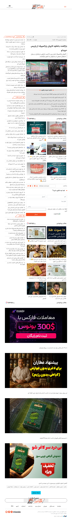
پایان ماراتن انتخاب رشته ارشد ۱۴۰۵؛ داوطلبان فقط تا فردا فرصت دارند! (15, 188)
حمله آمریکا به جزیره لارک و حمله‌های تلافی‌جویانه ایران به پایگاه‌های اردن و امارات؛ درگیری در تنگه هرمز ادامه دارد (15, 68)
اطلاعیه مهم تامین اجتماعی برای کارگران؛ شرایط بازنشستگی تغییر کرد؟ (16, 209)
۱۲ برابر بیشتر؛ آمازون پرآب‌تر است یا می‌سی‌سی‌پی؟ (52, 97)
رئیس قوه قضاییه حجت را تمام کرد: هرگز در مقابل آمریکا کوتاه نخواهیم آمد (16, 107)
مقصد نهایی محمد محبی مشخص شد (14, 131)
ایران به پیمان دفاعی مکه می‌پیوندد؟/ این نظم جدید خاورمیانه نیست (48, 101)
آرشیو (17, 506)
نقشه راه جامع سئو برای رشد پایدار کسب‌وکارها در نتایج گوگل (16, 220)
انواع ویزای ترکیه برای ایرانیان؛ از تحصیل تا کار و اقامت (16, 234)
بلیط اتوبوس (10, 487)
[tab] (20, 36)
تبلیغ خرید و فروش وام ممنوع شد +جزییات (16, 112)
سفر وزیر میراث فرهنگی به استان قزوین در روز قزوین (15, 178)
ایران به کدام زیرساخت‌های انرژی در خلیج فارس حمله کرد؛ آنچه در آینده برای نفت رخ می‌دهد (15, 80)
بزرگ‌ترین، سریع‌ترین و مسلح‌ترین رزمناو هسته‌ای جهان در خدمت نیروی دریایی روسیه (16, 123)
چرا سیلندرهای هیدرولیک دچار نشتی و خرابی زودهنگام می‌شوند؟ (15, 229)
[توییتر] (9, 512)
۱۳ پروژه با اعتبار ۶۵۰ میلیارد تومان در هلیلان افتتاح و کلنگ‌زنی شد (15, 193)
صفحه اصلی (63, 37)
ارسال (36, 214)
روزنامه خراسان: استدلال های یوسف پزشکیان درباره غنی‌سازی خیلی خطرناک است (15, 92)
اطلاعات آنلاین (38, 6)
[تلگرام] (6, 512)
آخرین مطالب (19, 97)
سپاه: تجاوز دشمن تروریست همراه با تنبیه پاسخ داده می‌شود (15, 86)
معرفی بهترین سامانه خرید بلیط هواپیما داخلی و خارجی (16, 224)
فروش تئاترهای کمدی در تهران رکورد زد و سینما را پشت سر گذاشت (15, 143)
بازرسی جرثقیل (60, 487)
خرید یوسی (36, 487)
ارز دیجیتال (16, 487)
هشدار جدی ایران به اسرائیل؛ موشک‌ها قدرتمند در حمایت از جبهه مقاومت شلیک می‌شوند (15, 42)
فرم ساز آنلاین (52, 487)
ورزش (58, 37)
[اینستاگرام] (12, 512)
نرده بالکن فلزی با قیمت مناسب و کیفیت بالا (16, 263)
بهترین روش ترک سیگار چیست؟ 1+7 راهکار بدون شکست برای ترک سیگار (15, 249)
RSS (12, 506)
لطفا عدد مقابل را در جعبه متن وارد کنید (57, 210)
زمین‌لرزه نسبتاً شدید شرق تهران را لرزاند (16, 58)
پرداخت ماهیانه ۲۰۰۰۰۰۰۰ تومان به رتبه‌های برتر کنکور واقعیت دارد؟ (16, 102)
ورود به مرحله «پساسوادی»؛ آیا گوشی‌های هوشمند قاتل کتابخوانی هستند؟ (46, 114)
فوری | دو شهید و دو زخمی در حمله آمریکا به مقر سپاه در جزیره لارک (16, 53)
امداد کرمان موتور (44, 487)
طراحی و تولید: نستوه (58, 516)
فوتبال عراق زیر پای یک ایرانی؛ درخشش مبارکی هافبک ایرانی (17, 238)
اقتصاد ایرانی (30, 487)
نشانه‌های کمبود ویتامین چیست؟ (15, 147)
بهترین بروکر (23, 487)
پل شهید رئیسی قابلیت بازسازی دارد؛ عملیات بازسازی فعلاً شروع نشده (15, 170)
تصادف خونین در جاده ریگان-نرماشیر (14, 134)
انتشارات (23, 506)
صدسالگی (52, 506)
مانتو (65, 487)
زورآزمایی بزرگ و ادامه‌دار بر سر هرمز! (14, 174)
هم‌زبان (45, 506)
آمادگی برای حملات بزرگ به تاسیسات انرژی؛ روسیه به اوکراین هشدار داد (15, 48)
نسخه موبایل (36, 493)
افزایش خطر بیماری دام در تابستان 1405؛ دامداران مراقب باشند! (16, 259)
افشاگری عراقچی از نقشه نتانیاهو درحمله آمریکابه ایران (16, 117)
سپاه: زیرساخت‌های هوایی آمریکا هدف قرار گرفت (15, 74)
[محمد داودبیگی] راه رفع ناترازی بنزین (14, 213)
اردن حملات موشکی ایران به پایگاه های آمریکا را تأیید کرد (15, 63)
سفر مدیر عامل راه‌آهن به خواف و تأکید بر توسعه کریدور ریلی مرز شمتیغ (15, 183)
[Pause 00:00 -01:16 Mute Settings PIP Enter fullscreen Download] (46, 73)
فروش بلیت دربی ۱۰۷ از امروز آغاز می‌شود (16, 165)
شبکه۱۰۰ (59, 506)
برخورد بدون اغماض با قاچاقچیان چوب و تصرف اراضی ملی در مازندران (16, 204)
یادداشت (30, 506)
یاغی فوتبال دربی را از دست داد (16, 128)
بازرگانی (20, 216)
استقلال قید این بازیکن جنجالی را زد (14, 161)
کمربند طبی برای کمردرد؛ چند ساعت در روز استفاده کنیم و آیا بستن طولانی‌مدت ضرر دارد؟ (15, 244)
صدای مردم (38, 506)
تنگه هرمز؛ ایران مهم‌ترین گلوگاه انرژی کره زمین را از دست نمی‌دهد (49, 94)
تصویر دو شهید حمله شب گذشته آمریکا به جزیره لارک (16, 157)
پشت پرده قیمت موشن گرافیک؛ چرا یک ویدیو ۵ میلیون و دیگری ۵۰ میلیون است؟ (15, 254)
